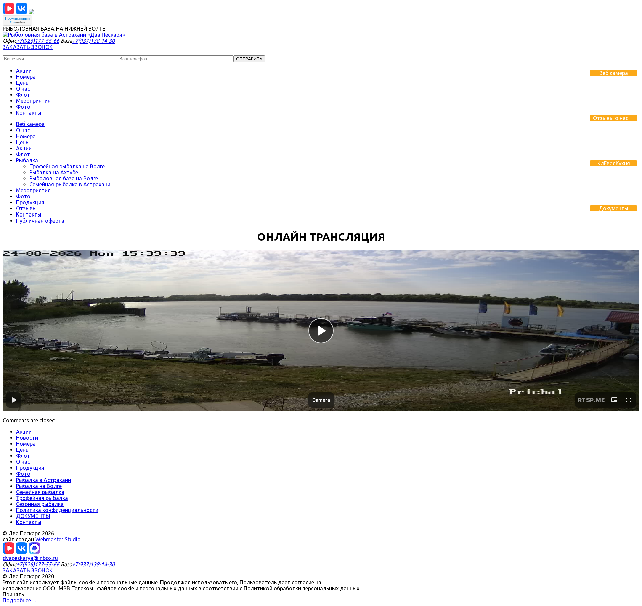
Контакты (28, 113)
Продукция (30, 202)
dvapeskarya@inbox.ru (30, 558)
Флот (23, 95)
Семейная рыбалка (40, 492)
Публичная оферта (40, 221)
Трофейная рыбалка (42, 498)
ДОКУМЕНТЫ (33, 516)
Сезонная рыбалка (40, 504)
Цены (23, 83)
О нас (23, 89)
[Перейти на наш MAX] (31, 12)
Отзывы (26, 208)
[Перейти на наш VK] (21, 12)
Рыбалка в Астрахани (43, 480)
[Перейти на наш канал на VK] (8, 12)
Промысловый (17, 18)
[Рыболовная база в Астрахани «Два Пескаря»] (64, 35)
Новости (27, 438)
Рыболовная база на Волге (63, 178)
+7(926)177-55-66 (37, 41)
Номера (26, 77)
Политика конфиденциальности (57, 510)
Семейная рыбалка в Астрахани (69, 184)
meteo (17, 22)
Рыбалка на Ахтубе (53, 172)
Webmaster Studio (58, 539)
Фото (23, 107)
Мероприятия (33, 101)
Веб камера (30, 124)
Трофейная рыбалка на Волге (67, 166)
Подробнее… (19, 600)
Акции (24, 71)
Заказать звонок (28, 47)
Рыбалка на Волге (39, 486)
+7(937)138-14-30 (93, 41)
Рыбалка (27, 160)
